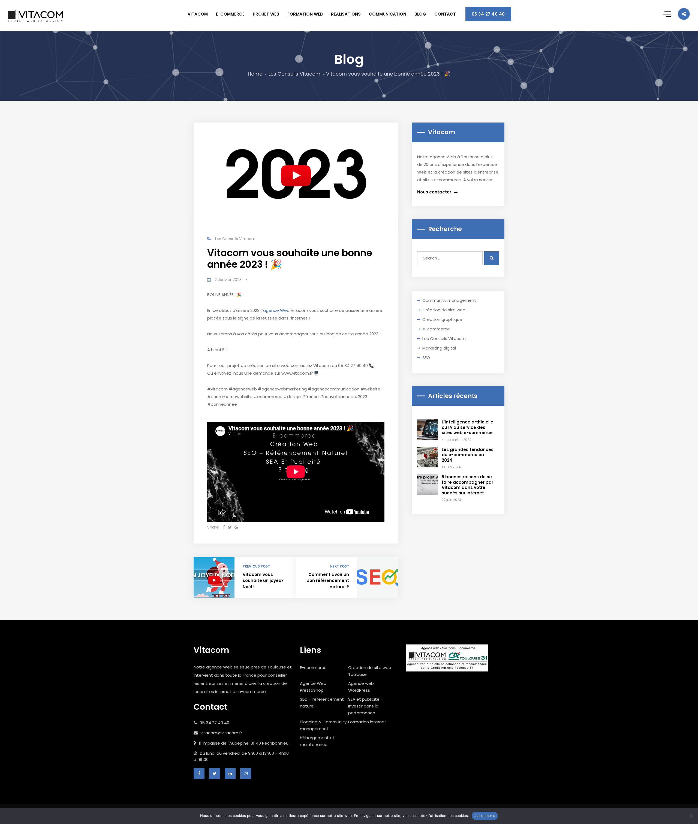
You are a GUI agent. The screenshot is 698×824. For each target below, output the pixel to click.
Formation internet (367, 722)
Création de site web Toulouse (369, 671)
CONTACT (445, 14)
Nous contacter (434, 192)
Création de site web (443, 310)
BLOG (420, 14)
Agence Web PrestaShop (313, 686)
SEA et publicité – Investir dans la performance (365, 706)
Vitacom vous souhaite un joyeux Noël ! (263, 581)
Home (255, 73)
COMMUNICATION (387, 14)
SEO (426, 357)
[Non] (691, 816)
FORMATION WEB (305, 14)
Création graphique (442, 319)
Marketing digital (439, 348)
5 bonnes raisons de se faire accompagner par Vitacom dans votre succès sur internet (467, 484)
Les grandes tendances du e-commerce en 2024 (468, 455)
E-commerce (313, 667)
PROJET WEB (266, 14)
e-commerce (436, 329)
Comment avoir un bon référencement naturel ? (327, 581)
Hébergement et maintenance (317, 741)
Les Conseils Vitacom (294, 73)
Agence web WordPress (361, 686)
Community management (449, 300)
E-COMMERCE (230, 14)
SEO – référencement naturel (322, 702)
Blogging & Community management (323, 725)
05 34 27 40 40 (488, 14)
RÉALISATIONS (346, 14)
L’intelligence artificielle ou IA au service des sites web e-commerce (467, 427)
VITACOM (198, 14)
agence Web (276, 310)
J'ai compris (484, 815)
